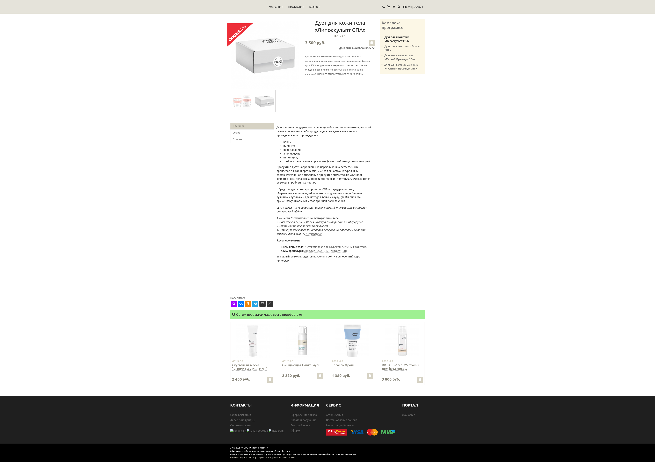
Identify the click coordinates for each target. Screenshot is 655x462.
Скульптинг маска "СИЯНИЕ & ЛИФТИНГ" (249, 366)
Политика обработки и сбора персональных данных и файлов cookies (262, 457)
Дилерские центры (242, 420)
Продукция (295, 6)
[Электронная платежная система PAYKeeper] (362, 432)
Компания (275, 6)
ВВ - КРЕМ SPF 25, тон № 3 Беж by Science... (401, 366)
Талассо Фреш (343, 365)
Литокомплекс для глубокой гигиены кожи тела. (336, 247)
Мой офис (408, 415)
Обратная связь (240, 425)
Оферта (295, 430)
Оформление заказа (303, 415)
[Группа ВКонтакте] (238, 430)
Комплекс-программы (393, 25)
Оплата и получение (303, 420)
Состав (236, 132)
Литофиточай (314, 233)
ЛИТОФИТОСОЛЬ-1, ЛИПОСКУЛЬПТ (325, 251)
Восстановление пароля (341, 420)
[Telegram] (276, 430)
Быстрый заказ (300, 425)
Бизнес (313, 6)
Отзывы (237, 139)
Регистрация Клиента (340, 425)
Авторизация (334, 415)
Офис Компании (240, 415)
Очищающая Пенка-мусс (300, 365)
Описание (238, 126)
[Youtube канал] (257, 430)
